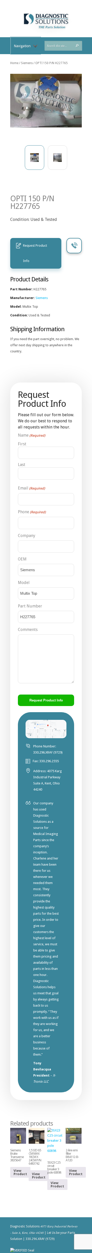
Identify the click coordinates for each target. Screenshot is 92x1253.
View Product (20, 1172)
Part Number (30, 606)
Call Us (74, 245)
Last (21, 464)
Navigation (22, 46)
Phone (32, 511)
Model (24, 582)
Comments (28, 629)
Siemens (27, 63)
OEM (22, 559)
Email (31, 488)
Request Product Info (35, 253)
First (22, 443)
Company (26, 535)
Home (14, 63)
